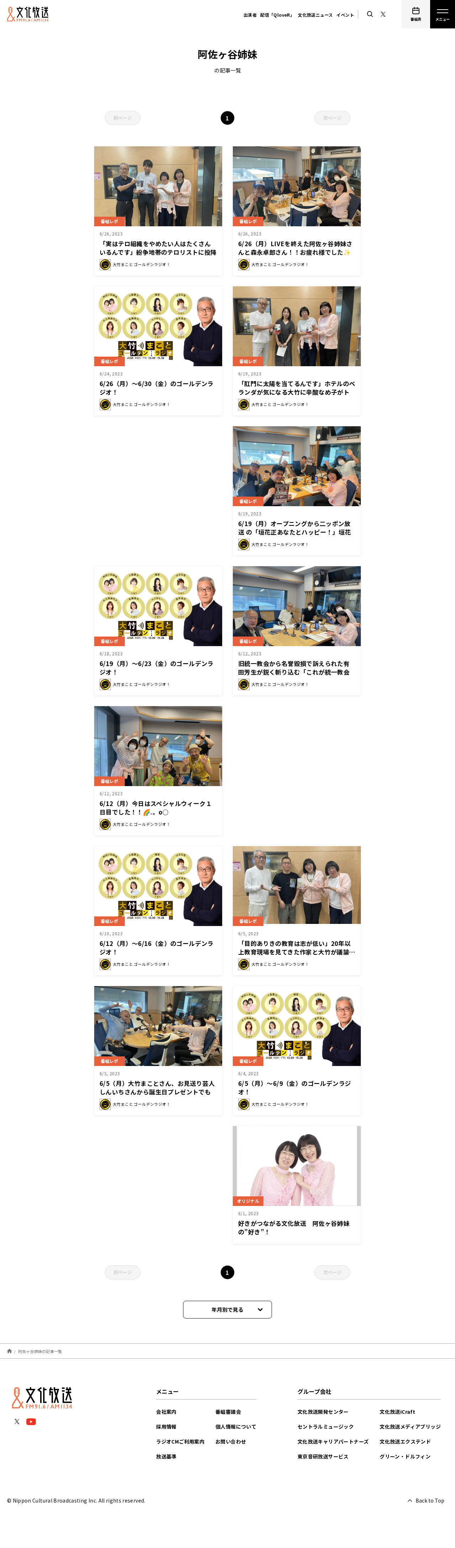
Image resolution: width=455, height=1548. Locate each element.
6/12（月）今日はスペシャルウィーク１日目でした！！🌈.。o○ (156, 807)
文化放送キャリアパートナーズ (333, 1441)
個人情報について (235, 1426)
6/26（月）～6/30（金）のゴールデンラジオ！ (157, 387)
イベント (345, 15)
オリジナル (248, 1201)
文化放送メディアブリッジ (410, 1426)
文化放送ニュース (315, 15)
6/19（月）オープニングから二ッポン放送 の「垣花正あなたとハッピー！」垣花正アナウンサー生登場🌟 (294, 532)
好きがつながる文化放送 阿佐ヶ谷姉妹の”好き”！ (293, 1227)
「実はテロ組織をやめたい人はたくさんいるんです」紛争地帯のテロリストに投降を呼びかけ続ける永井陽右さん (158, 252)
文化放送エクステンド (405, 1441)
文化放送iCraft (397, 1411)
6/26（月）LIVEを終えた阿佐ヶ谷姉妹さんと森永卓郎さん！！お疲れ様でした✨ (295, 247)
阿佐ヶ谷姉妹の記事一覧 (40, 1351)
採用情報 (166, 1426)
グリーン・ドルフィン (405, 1456)
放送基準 (166, 1456)
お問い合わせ (230, 1441)
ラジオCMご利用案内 (180, 1441)
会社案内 (166, 1411)
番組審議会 (228, 1411)
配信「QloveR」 (277, 15)
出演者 (250, 15)
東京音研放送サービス (323, 1456)
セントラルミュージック (326, 1426)
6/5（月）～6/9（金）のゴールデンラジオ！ (294, 1087)
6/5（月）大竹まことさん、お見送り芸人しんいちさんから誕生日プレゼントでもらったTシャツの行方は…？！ (157, 1092)
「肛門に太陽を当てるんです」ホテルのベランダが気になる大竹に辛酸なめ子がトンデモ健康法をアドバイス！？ (296, 392)
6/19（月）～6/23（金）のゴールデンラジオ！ (157, 667)
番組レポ (109, 221)
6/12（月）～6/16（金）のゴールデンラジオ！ (157, 947)
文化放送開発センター (323, 1411)
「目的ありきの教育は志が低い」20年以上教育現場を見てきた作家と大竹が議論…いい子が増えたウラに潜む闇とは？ (296, 952)
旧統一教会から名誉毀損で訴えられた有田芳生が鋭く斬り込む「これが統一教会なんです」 (293, 672)
